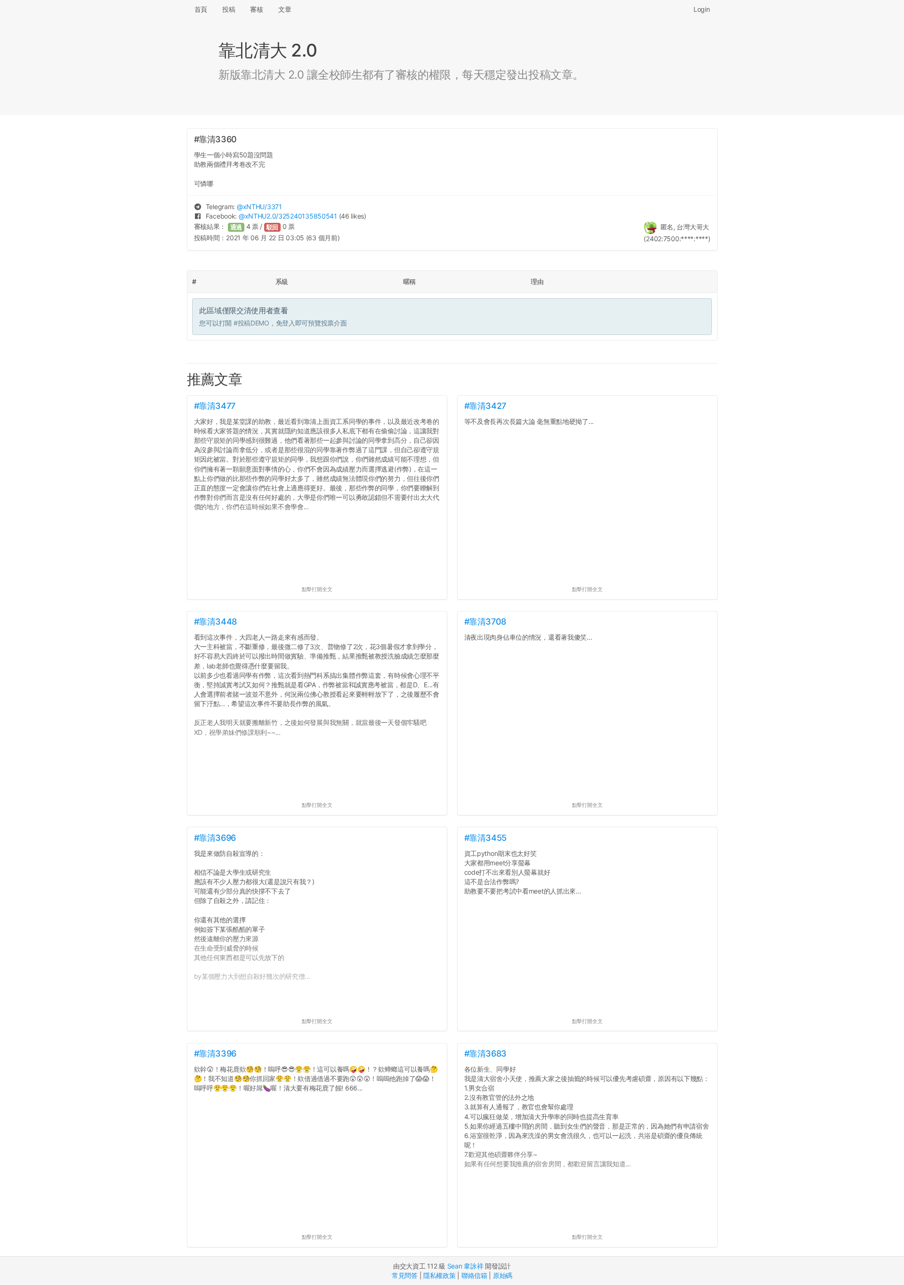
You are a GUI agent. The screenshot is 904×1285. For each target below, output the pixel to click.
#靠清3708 (485, 621)
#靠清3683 (485, 1053)
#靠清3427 (485, 406)
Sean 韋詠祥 (465, 1266)
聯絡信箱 (474, 1275)
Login (702, 9)
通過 (236, 227)
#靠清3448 (215, 621)
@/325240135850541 (288, 216)
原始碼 (502, 1275)
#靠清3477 (214, 406)
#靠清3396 (215, 1053)
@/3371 (259, 207)
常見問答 (405, 1275)
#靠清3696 (215, 838)
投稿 (228, 9)
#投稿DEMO (251, 323)
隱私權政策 (439, 1275)
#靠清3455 (485, 838)
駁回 (272, 227)
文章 (284, 9)
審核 (256, 9)
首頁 (200, 9)
